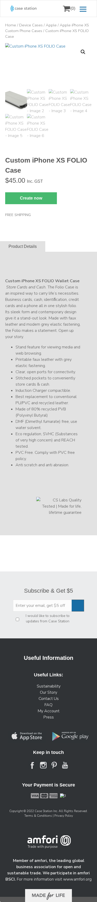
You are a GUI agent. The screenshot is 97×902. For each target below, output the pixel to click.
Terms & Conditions (38, 816)
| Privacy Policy (63, 816)
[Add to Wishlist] (11, 50)
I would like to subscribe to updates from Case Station (48, 618)
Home (10, 25)
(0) (72, 8)
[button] (83, 52)
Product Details (23, 246)
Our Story (48, 692)
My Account (48, 711)
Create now (31, 198)
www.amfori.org (77, 879)
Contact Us (49, 698)
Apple (51, 25)
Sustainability (49, 686)
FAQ (48, 705)
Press (48, 717)
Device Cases (31, 25)
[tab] (22, 246)
